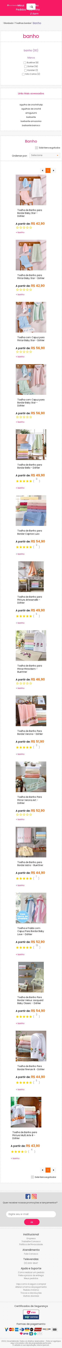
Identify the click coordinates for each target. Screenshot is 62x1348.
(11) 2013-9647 (31, 1263)
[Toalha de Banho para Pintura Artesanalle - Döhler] (31, 576)
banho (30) (31, 50)
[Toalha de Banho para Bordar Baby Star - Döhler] (31, 189)
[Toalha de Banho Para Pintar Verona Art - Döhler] (31, 776)
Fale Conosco (31, 1253)
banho (37, 23)
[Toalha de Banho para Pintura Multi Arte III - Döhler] (26, 1112)
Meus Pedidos (21, 7)
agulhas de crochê (31, 108)
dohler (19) (32, 66)
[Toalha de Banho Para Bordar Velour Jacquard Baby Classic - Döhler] (31, 977)
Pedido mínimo (31, 1290)
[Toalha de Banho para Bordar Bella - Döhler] (31, 444)
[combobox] (44, 155)
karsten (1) (32, 70)
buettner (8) (33, 62)
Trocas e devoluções (31, 1293)
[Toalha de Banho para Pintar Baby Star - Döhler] (31, 254)
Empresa (31, 1238)
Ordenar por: (19, 155)
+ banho (20, 232)
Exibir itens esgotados (49, 147)
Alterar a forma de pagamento (31, 1287)
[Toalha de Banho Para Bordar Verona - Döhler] (31, 710)
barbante (31, 117)
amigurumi (31, 113)
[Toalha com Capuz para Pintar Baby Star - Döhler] (31, 317)
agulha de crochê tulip (31, 104)
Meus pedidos (31, 1278)
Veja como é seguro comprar (31, 1284)
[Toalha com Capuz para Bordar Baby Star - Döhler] (31, 379)
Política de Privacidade (31, 1244)
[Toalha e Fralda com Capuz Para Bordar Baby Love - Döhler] (31, 908)
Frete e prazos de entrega (31, 1275)
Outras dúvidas (31, 1295)
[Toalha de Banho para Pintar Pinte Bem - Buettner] (31, 645)
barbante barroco (31, 125)
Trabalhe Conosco (31, 1241)
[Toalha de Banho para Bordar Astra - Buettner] (31, 841)
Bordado (8, 23)
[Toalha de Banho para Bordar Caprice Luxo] (31, 510)
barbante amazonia (31, 121)
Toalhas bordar (23, 23)
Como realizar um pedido (31, 1272)
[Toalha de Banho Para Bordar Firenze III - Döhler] (31, 1046)
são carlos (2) (32, 74)
